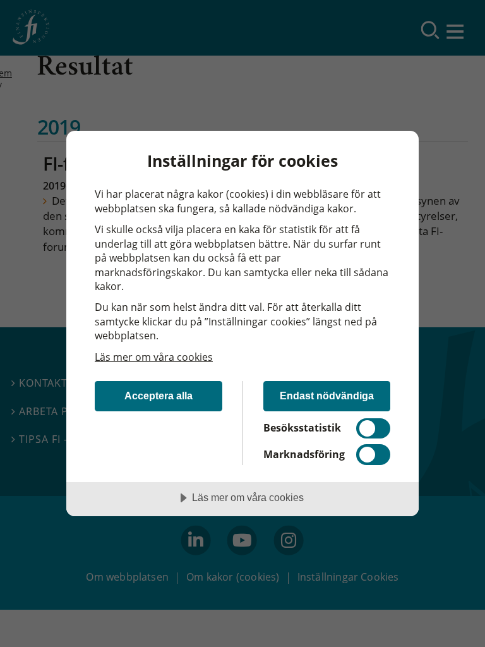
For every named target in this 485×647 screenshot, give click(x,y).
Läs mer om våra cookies (154, 357)
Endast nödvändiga (327, 395)
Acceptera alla (158, 395)
